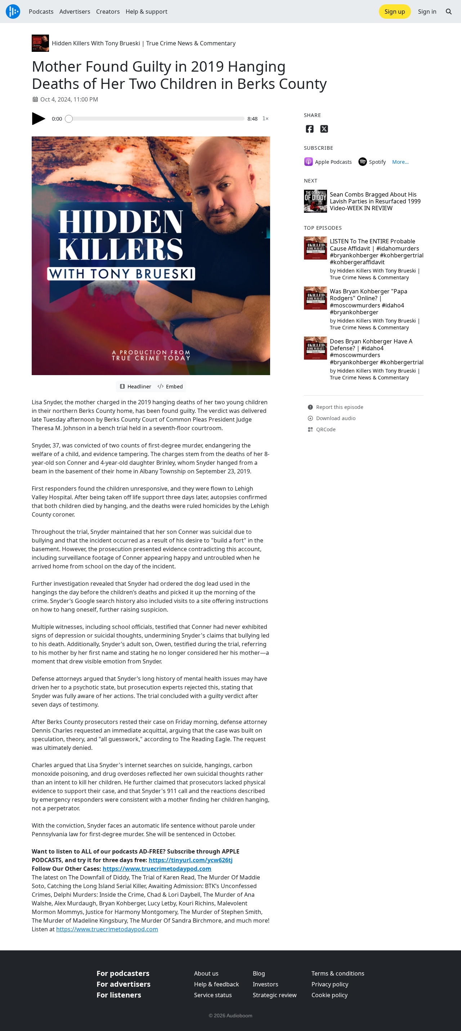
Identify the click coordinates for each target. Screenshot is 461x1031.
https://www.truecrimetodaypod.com (157, 869)
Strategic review (275, 995)
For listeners (119, 995)
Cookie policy (330, 995)
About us (206, 973)
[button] (448, 11)
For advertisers (124, 984)
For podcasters (123, 973)
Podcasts (41, 11)
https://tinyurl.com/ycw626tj (191, 860)
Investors (265, 984)
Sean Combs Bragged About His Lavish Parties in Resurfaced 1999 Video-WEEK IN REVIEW (375, 201)
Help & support (146, 11)
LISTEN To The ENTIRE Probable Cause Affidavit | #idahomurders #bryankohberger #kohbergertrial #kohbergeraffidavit (377, 251)
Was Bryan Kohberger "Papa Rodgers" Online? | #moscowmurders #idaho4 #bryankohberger (368, 301)
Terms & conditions (338, 973)
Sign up (395, 11)
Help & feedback (216, 984)
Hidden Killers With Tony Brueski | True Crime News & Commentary (144, 43)
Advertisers (74, 11)
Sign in (427, 11)
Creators (108, 11)
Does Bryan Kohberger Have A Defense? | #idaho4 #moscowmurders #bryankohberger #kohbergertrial (377, 351)
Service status (213, 995)
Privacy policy (330, 984)
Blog (259, 973)
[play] (39, 118)
